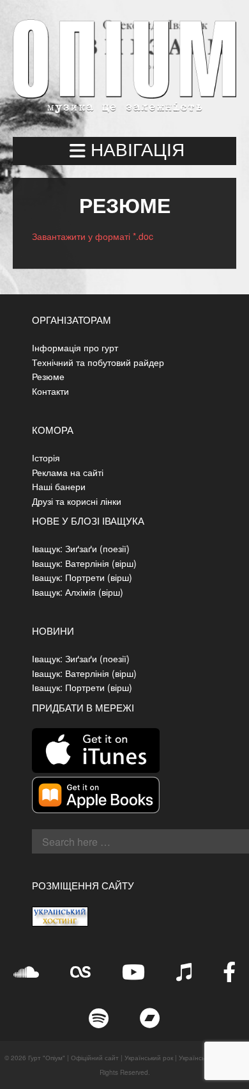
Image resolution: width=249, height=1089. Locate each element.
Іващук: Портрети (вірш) (82, 577)
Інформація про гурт (75, 347)
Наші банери (59, 486)
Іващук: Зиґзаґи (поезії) (81, 548)
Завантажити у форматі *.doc (92, 236)
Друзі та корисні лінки (76, 501)
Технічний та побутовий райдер (98, 362)
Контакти (50, 391)
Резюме (48, 376)
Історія (46, 457)
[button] (124, 151)
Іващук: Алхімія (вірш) (77, 591)
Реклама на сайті (67, 472)
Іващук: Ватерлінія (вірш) (84, 563)
